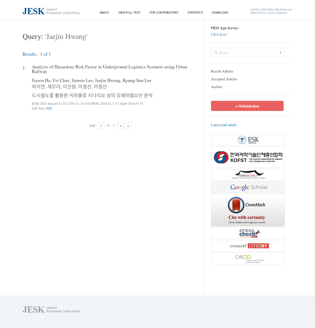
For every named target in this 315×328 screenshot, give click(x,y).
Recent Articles (222, 71)
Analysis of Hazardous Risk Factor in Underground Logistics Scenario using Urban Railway (109, 69)
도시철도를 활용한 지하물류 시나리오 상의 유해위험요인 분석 (92, 95)
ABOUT (104, 12)
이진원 (69, 86)
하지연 (38, 86)
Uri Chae (61, 80)
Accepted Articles (224, 78)
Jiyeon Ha (41, 80)
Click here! (219, 34)
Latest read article (224, 124)
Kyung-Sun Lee (137, 80)
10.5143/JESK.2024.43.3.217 (99, 103)
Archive (217, 86)
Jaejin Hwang (107, 80)
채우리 (53, 86)
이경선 (84, 86)
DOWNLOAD (220, 12)
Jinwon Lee (82, 80)
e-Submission (247, 106)
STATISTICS (195, 12)
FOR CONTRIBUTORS (164, 12)
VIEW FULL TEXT (129, 12)
